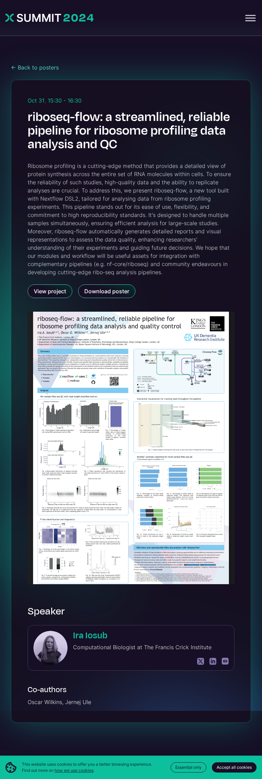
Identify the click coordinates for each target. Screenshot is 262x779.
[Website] (225, 661)
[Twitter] (200, 661)
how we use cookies (74, 770)
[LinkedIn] (213, 661)
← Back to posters (35, 67)
